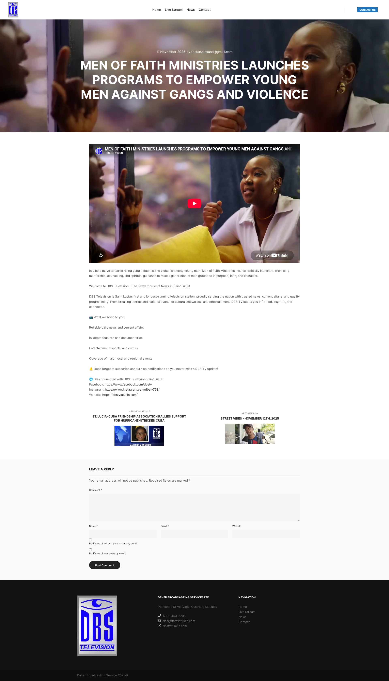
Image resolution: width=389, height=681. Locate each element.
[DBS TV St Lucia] (13, 9)
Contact (244, 622)
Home (242, 607)
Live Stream (246, 612)
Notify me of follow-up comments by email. (113, 543)
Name (93, 526)
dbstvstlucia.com (175, 626)
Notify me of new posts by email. (107, 553)
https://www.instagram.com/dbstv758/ (132, 389)
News (242, 617)
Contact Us (367, 9)
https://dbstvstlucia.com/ (120, 395)
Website (236, 526)
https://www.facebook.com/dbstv (128, 384)
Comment (95, 489)
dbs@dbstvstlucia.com (179, 621)
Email (165, 526)
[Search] (351, 10)
